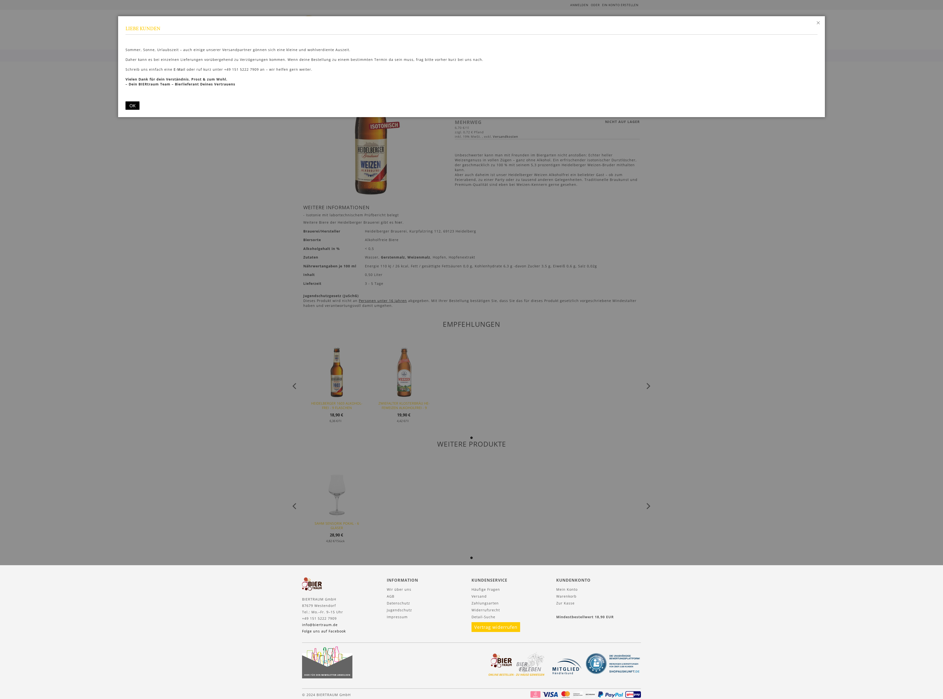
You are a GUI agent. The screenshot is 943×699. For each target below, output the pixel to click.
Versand (479, 596)
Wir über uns (399, 589)
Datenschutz (398, 603)
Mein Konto (567, 589)
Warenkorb (566, 596)
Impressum (397, 617)
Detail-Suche (483, 617)
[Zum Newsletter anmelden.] (327, 677)
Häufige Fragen (486, 589)
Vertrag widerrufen (495, 627)
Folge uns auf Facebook (324, 631)
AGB (390, 596)
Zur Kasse (565, 603)
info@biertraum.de (320, 624)
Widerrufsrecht (486, 610)
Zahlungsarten (485, 603)
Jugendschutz (399, 610)
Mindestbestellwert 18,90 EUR (585, 617)
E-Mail (179, 69)
